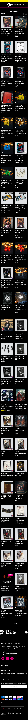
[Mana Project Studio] (14, 5)
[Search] (5, 4)
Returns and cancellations (6, 702)
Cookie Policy (14, 713)
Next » (16, 623)
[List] (26, 14)
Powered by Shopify (16, 711)
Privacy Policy (5, 713)
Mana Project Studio (8, 711)
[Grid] (23, 14)
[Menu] (1, 4)
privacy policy (24, 683)
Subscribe (14, 686)
